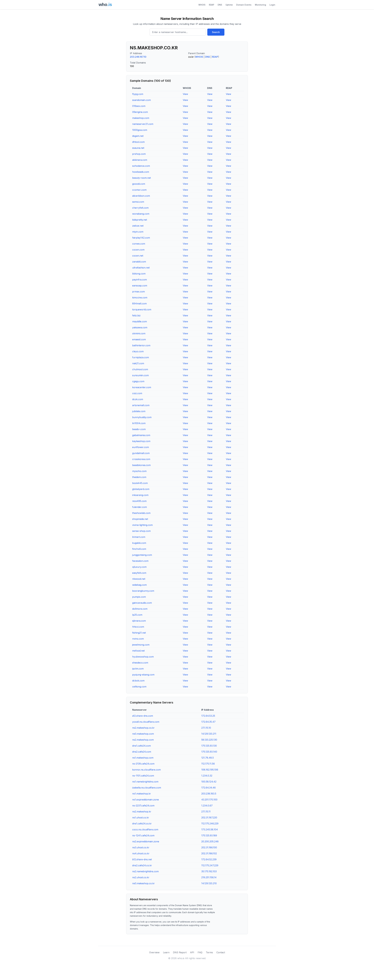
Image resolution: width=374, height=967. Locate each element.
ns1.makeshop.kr (141, 793)
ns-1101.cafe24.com (143, 775)
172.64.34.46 (208, 787)
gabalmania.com (141, 435)
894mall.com (139, 303)
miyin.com (137, 231)
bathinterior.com (141, 345)
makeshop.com (140, 117)
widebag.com (139, 584)
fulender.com (139, 507)
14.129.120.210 (209, 883)
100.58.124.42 (208, 781)
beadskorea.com (141, 465)
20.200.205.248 (210, 841)
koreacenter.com (141, 387)
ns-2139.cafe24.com (143, 763)
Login (272, 5)
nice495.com (139, 501)
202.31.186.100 (209, 847)
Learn (166, 952)
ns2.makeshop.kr (141, 811)
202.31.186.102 (209, 853)
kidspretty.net (139, 219)
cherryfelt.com (140, 207)
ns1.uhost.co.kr (140, 817)
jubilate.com (138, 411)
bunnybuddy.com (141, 417)
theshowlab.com (141, 513)
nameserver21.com (142, 123)
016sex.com (138, 106)
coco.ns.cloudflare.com (145, 829)
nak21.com (138, 363)
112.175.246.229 (209, 823)
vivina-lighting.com (142, 524)
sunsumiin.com (140, 375)
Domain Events (243, 5)
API (192, 952)
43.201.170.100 (209, 799)
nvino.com (138, 638)
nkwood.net (138, 578)
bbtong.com (139, 273)
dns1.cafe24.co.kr (142, 823)
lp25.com (137, 614)
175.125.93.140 (209, 751)
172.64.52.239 (209, 859)
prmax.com (138, 291)
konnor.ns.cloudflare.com (146, 769)
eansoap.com (139, 285)
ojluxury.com (139, 566)
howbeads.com (140, 171)
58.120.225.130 (209, 739)
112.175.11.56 (208, 763)
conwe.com (138, 243)
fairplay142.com (141, 237)
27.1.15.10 (206, 727)
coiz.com (137, 393)
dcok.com (137, 399)
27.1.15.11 (206, 811)
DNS (220, 5)
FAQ (200, 952)
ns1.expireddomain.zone (145, 799)
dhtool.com (138, 141)
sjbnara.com (139, 620)
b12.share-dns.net (142, 859)
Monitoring (260, 5)
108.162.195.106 (209, 769)
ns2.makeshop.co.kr (143, 727)
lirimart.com (138, 536)
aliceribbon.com (141, 195)
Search (216, 32)
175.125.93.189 (209, 835)
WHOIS (201, 5)
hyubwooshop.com (143, 656)
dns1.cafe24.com (141, 745)
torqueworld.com (141, 309)
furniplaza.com (140, 357)
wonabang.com (140, 213)
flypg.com (137, 94)
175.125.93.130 (209, 745)
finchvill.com (139, 548)
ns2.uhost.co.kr (140, 877)
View (185, 94)
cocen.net (137, 255)
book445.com (140, 483)
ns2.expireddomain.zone (145, 841)
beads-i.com (139, 429)
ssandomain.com (141, 100)
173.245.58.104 (209, 829)
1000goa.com (139, 129)
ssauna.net (138, 147)
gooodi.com (138, 183)
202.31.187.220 (209, 817)
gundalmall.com (141, 453)
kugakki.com (139, 542)
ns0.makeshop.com (143, 733)
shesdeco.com (140, 662)
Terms (209, 952)
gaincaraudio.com (142, 602)
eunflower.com (140, 447)
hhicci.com (138, 626)
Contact (220, 952)
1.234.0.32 (206, 775)
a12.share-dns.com (142, 715)
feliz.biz (136, 315)
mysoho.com (139, 471)
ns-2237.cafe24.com (143, 805)
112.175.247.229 (209, 865)
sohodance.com (141, 165)
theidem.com (139, 477)
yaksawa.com (139, 327)
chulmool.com (140, 369)
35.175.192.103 (209, 871)
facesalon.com (140, 560)
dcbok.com (138, 680)
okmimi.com (138, 333)
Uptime (229, 5)
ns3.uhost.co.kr (140, 847)
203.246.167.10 (138, 56)
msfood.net (138, 650)
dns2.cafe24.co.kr (142, 865)
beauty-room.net (141, 177)
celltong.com (139, 686)
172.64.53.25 (208, 715)
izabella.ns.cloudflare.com (146, 787)
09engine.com (140, 112)
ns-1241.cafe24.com (143, 835)
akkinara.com (139, 159)
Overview (154, 952)
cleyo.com (138, 351)
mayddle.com (139, 321)
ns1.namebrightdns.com (145, 781)
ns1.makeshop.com (142, 757)
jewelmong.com (140, 644)
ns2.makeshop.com (143, 739)
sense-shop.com (141, 530)
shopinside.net (140, 519)
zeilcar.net (137, 225)
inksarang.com (140, 495)
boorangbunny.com (143, 590)
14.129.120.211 (208, 733)
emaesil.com (139, 339)
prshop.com (139, 153)
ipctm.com (138, 668)
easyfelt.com (139, 572)
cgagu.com (138, 381)
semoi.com (138, 201)
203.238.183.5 (208, 793)
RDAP (211, 5)
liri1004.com (139, 423)
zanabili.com (139, 261)
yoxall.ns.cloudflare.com (145, 721)
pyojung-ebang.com (143, 674)
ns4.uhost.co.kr (140, 853)
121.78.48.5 (207, 757)
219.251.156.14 (209, 877)
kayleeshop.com (141, 441)
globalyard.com (140, 489)
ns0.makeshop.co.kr (143, 883)
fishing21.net (139, 632)
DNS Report (180, 952)
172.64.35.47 (208, 721)
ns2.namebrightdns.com (145, 871)
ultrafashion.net (141, 267)
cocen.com (138, 249)
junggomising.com (142, 554)
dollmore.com (139, 608)
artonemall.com (140, 405)
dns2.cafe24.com (141, 751)
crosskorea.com (141, 459)
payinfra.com (139, 279)
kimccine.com (139, 297)
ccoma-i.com (139, 189)
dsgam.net (137, 135)
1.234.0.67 (207, 805)
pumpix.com (139, 596)
